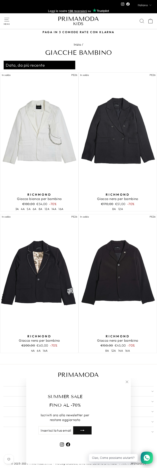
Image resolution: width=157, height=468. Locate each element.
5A (29, 209)
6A (35, 209)
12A (47, 209)
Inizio (77, 44)
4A (23, 209)
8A (41, 209)
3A (17, 209)
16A (60, 209)
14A (54, 209)
